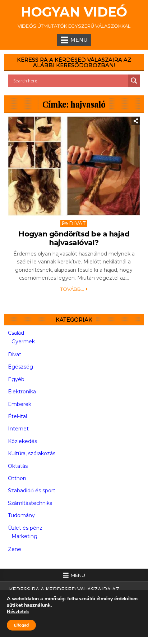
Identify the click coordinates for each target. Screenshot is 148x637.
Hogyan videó (74, 12)
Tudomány (21, 515)
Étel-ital (17, 416)
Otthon (17, 478)
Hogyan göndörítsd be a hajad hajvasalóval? (73, 238)
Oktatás (18, 466)
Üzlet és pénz (25, 528)
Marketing (24, 536)
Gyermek (23, 341)
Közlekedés (22, 441)
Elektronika (22, 391)
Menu (78, 40)
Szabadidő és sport (31, 490)
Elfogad (21, 625)
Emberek (19, 404)
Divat (77, 223)
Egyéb (16, 379)
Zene (14, 549)
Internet (18, 428)
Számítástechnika (30, 503)
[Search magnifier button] (134, 80)
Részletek (18, 612)
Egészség (20, 366)
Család (16, 333)
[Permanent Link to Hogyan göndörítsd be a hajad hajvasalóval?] (74, 166)
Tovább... (72, 289)
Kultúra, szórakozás (31, 453)
